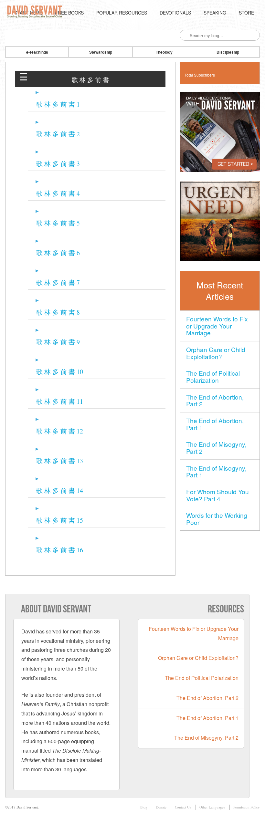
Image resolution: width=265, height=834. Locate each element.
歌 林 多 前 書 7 (58, 282)
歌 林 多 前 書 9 (58, 342)
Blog (143, 807)
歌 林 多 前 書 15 (59, 520)
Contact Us (183, 807)
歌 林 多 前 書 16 (59, 550)
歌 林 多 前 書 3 (58, 163)
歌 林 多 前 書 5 (58, 223)
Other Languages (212, 807)
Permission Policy (246, 807)
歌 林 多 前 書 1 (58, 104)
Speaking (215, 12)
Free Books (69, 12)
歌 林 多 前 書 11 (59, 401)
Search (185, 35)
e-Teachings (37, 52)
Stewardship (100, 52)
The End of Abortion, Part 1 (215, 424)
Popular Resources (121, 12)
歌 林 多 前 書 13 (59, 460)
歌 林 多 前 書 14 (59, 490)
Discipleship (228, 52)
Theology (164, 52)
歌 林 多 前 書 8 (58, 312)
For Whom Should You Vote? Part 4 (217, 495)
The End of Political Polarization (213, 376)
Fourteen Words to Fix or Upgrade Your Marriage (217, 325)
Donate (161, 807)
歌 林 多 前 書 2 (58, 134)
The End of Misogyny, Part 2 (216, 447)
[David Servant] (35, 13)
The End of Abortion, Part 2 (215, 400)
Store (246, 12)
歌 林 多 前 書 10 (59, 371)
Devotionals (175, 12)
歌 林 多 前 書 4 (58, 193)
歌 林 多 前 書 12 (59, 431)
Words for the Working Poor (216, 518)
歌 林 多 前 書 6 (58, 252)
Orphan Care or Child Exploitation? (215, 353)
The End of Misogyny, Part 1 (216, 471)
